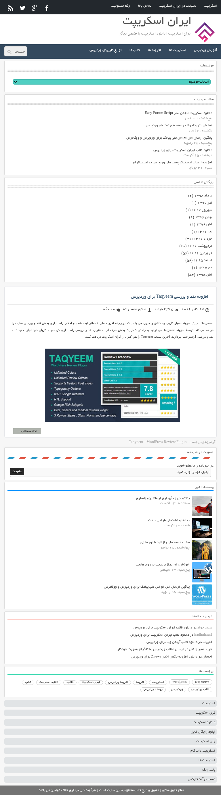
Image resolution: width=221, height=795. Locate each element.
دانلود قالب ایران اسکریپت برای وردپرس (182, 150)
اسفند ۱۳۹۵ (203, 260)
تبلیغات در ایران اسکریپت (177, 6)
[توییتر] (23, 8)
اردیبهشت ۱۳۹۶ (200, 246)
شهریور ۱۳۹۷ (202, 210)
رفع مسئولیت (120, 6)
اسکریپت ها (177, 50)
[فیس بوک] (47, 8)
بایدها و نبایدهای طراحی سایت (169, 520)
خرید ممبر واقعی (200, 649)
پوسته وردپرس (153, 689)
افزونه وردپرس (118, 682)
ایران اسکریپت (91, 682)
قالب (28, 682)
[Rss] (10, 8)
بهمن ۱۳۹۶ (203, 217)
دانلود (69, 682)
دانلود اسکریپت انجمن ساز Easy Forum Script (178, 113)
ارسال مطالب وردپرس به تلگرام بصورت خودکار (150, 649)
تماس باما (144, 6)
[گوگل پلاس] (35, 8)
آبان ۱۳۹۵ (204, 275)
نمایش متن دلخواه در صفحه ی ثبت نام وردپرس (179, 125)
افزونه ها (154, 50)
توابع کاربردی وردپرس (105, 50)
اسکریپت (210, 6)
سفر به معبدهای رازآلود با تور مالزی (165, 542)
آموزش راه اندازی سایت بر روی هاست (163, 565)
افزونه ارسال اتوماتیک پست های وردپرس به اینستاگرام (172, 163)
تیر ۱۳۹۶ (205, 232)
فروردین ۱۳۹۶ (201, 253)
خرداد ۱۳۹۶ (203, 239)
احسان (207, 657)
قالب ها (134, 50)
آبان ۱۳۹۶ (204, 224)
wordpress (179, 682)
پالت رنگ (208, 770)
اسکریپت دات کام (202, 751)
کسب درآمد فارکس (201, 779)
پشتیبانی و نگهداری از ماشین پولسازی (163, 498)
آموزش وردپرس (205, 50)
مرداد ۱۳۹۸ (203, 196)
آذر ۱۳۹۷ (204, 203)
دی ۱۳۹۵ (205, 268)
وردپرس (177, 689)
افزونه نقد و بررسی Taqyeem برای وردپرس (169, 297)
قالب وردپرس (200, 689)
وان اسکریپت (205, 741)
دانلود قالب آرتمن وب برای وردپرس (171, 642)
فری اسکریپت (205, 713)
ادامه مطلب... (27, 431)
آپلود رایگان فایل (203, 732)
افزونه (140, 682)
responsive (202, 682)
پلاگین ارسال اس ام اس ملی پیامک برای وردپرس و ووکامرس (169, 138)
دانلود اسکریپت (48, 682)
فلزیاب (207, 642)
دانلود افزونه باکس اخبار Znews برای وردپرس (164, 657)
